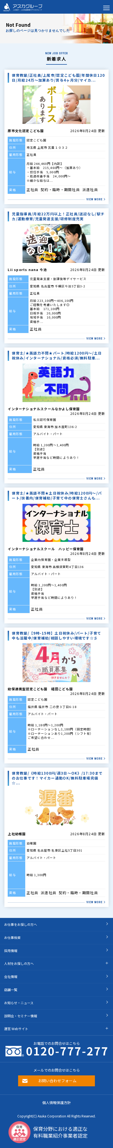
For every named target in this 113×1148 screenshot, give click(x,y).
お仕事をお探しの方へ (20, 924)
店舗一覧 (10, 989)
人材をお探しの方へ (19, 963)
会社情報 (10, 976)
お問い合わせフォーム (57, 1080)
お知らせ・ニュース (18, 1002)
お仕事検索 (12, 937)
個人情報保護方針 (56, 1102)
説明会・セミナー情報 (20, 1015)
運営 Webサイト (16, 1028)
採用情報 (10, 950)
